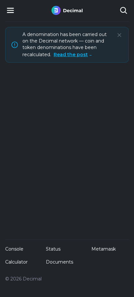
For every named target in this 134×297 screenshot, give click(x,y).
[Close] (119, 35)
